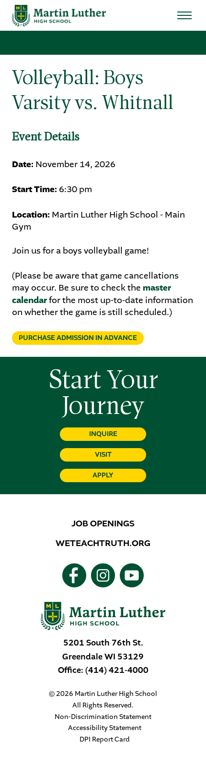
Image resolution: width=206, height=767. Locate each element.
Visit (103, 454)
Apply (103, 475)
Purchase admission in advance (78, 337)
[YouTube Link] (132, 575)
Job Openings (103, 523)
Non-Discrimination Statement (103, 717)
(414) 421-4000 (117, 670)
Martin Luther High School (59, 15)
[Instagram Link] (103, 575)
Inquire (103, 433)
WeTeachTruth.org (103, 543)
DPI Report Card (105, 739)
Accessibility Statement (104, 728)
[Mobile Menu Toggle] (184, 15)
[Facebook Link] (74, 575)
